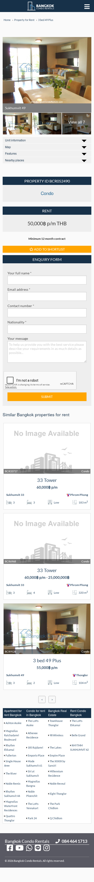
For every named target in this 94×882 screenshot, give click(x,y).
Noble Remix (13, 783)
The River (11, 773)
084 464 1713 (74, 841)
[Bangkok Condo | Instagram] (46, 847)
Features (11, 153)
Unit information (15, 140)
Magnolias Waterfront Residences (11, 806)
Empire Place (57, 755)
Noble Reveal (57, 783)
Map (8, 147)
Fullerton (11, 755)
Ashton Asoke (13, 722)
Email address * (18, 289)
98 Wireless (56, 735)
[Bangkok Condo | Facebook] (10, 847)
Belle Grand (78, 735)
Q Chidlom (56, 818)
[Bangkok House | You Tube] (19, 847)
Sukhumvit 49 (15, 108)
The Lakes (55, 747)
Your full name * (19, 273)
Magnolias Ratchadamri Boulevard (11, 735)
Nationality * (17, 322)
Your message (17, 338)
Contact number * (20, 306)
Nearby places (14, 160)
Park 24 (32, 818)
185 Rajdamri (35, 747)
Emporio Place (36, 755)
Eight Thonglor (58, 793)
